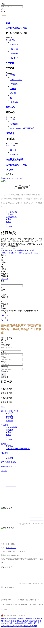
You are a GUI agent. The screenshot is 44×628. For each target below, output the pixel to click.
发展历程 (14, 54)
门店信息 (10, 133)
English (9, 169)
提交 (3, 374)
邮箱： (4, 362)
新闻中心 (10, 107)
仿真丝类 (14, 84)
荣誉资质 (14, 44)
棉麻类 (13, 89)
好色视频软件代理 (14, 159)
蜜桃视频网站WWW (15, 626)
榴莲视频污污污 (30, 626)
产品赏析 (10, 63)
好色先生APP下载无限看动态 (22, 128)
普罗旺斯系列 (11, 217)
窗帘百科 (14, 124)
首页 (8, 22)
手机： (4, 357)
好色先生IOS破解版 (16, 618)
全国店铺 (14, 154)
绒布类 (13, 93)
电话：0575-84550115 (9, 253)
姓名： (4, 352)
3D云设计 (14, 150)
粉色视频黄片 (18, 623)
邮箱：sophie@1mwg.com (29, 253)
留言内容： (6, 345)
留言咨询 (9, 250)
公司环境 (14, 58)
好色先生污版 (16, 80)
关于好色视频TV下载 (16, 28)
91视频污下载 (6, 623)
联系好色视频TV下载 (16, 164)
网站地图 (4, 618)
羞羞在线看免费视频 (32, 621)
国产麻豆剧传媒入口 (15, 621)
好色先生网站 (30, 618)
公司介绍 (14, 49)
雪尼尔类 (14, 102)
